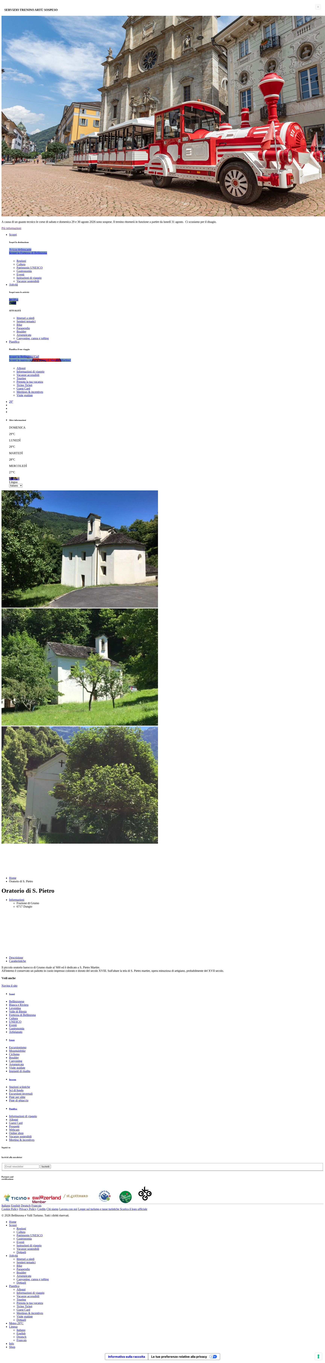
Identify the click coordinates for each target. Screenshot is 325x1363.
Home (12, 878)
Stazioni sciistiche (19, 1086)
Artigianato (15, 1031)
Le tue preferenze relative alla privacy (179, 1356)
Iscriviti (45, 1166)
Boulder (21, 331)
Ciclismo (14, 1054)
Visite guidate (25, 395)
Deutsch (26, 1205)
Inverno (12, 1079)
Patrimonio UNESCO (30, 267)
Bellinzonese (16, 1001)
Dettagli (21, 1252)
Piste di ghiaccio (18, 1100)
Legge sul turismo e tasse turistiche (99, 1209)
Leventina (15, 1008)
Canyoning (15, 1061)
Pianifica (14, 341)
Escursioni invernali (21, 1093)
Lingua (13, 482)
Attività (13, 284)
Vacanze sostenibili (28, 281)
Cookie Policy (10, 1209)
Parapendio (23, 328)
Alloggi (21, 368)
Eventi (20, 274)
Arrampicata (24, 335)
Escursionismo (17, 1047)
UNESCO (15, 1021)
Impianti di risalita (19, 1071)
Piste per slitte (17, 1097)
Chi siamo (52, 1209)
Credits (41, 1209)
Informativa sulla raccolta (126, 1356)
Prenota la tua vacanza (30, 381)
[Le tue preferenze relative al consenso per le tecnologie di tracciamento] (318, 1356)
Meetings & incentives (30, 391)
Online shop (16, 1133)
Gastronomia (24, 271)
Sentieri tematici (26, 321)
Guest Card (23, 388)
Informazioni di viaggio (30, 371)
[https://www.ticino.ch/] (17, 1202)
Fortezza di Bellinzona (22, 1015)
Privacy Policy (27, 1209)
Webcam (14, 1129)
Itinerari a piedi (25, 318)
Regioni (21, 260)
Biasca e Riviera (18, 1004)
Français (36, 1205)
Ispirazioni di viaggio (29, 277)
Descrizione (16, 957)
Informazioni (16, 899)
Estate (12, 1040)
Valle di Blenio (18, 1011)
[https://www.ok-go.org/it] (145, 1202)
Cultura (21, 264)
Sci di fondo (16, 1090)
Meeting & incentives (21, 1139)
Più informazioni (11, 228)
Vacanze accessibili (28, 375)
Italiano (6, 1205)
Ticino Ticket (24, 385)
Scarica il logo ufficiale (133, 1209)
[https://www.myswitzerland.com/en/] (46, 1202)
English (15, 1205)
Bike (19, 324)
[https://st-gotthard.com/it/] (76, 1202)
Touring (21, 378)
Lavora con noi (68, 1209)
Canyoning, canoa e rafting (33, 338)
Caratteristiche (17, 961)
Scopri (13, 234)
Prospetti (14, 1126)
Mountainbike (17, 1050)
